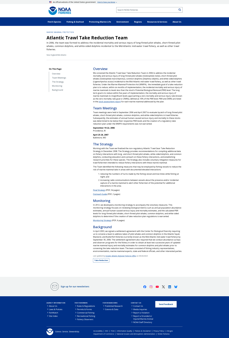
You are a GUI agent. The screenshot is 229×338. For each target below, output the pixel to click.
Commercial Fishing (85, 312)
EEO (106, 331)
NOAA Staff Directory (142, 322)
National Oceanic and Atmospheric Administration (136, 334)
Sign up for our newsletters (75, 286)
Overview (56, 74)
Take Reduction (101, 260)
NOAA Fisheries (164, 334)
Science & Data (111, 309)
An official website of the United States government (84, 2)
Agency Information (56, 303)
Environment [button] (123, 22)
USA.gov (169, 331)
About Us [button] (177, 22)
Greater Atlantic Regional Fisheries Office (120, 256)
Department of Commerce (103, 334)
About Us (53, 306)
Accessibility (98, 331)
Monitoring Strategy (102, 220)
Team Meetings (59, 78)
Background (57, 90)
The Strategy (58, 82)
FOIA (113, 331)
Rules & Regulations (86, 306)
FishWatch (53, 312)
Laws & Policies (55, 309)
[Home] (59, 10)
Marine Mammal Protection (60, 32)
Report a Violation (141, 312)
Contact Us (136, 303)
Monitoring (57, 86)
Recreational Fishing (86, 316)
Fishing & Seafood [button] (75, 22)
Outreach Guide (100, 194)
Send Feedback (166, 304)
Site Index (53, 316)
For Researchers (110, 303)
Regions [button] (138, 22)
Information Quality (124, 331)
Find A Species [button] (54, 22)
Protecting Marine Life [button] (100, 22)
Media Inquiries (140, 309)
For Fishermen (81, 303)
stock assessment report (110, 101)
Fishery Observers (85, 319)
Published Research (114, 306)
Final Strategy (99, 190)
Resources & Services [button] (157, 22)
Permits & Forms (84, 309)
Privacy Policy (158, 331)
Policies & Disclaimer (143, 331)
